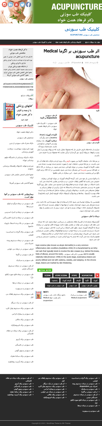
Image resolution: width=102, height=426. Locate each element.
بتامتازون (55, 280)
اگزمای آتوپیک (66, 280)
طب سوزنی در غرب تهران (55, 285)
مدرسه (83, 170)
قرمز (68, 161)
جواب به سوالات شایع (92, 42)
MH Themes (66, 423)
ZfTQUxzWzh (76, 62)
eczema (47, 275)
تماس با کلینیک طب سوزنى (42, 42)
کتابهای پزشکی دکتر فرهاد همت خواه (68, 42)
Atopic (74, 275)
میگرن (14, 203)
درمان (18, 249)
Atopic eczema (61, 275)
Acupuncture (87, 275)
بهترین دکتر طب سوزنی (89, 285)
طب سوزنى (28, 203)
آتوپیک (95, 280)
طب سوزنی (62, 62)
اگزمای (78, 280)
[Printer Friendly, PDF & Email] (44, 270)
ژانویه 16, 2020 (90, 62)
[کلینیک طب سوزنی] (51, 22)
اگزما (87, 280)
